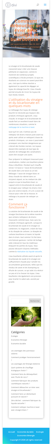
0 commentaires (34, 47)
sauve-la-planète (21, 44)
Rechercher (35, 301)
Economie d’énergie (26, 436)
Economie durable (18, 47)
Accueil (11, 432)
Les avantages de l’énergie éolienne (25, 364)
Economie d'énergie (19, 340)
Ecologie (14, 336)
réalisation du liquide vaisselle (29, 251)
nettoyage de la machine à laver (22, 127)
